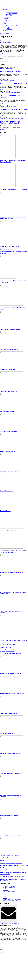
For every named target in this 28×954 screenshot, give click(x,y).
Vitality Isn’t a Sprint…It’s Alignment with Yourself (10, 122)
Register (7, 33)
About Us (5, 18)
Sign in (2, 33)
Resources (9, 29)
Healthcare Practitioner (12, 12)
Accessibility (9, 15)
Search (2, 58)
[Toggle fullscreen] (3, 952)
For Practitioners (7, 30)
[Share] (2, 952)
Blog (7, 27)
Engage (5, 23)
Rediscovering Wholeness (6, 42)
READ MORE (9, 940)
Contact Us (9, 20)
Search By (5, 9)
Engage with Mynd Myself (13, 25)
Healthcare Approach (11, 13)
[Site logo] (11, 2)
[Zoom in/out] (5, 952)
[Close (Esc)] (0, 952)
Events (4, 22)
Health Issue (9, 14)
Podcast (8, 28)
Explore (8, 17)
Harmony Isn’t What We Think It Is (13, 109)
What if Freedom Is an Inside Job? (13, 83)
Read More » (3, 53)
